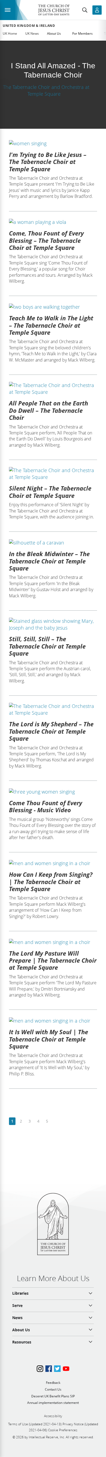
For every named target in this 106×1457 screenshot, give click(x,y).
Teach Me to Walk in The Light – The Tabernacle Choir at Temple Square (51, 325)
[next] (55, 1121)
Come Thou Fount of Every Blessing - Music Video (45, 806)
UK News (32, 33)
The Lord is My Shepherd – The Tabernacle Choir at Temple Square (51, 731)
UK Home (10, 33)
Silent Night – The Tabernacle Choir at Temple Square (50, 491)
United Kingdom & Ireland (29, 26)
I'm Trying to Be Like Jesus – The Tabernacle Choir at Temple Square (47, 161)
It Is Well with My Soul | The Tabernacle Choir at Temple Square (48, 1039)
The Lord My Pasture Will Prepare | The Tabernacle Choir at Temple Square (52, 960)
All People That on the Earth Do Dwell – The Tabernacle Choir (48, 410)
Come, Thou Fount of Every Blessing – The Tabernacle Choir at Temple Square (46, 240)
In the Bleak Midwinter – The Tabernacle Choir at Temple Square (49, 561)
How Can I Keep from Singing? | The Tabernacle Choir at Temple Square (50, 881)
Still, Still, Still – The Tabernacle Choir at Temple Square (47, 646)
